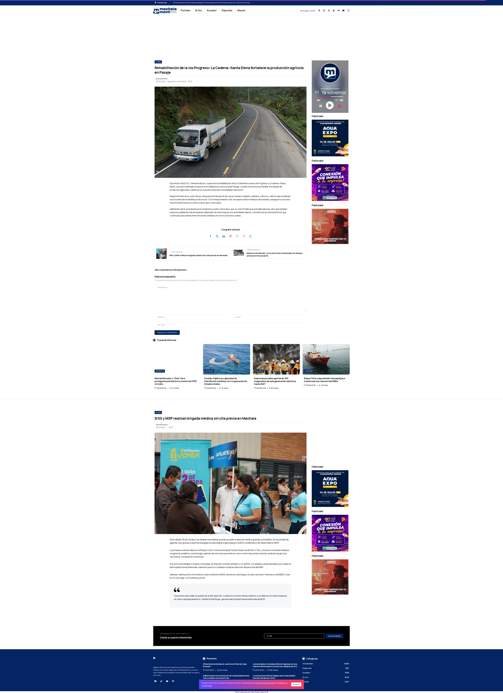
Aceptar (296, 684)
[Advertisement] (251, 35)
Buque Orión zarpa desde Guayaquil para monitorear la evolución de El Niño (324, 380)
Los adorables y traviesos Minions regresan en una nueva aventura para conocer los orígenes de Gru (275, 665)
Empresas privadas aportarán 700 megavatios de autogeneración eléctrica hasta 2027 (275, 381)
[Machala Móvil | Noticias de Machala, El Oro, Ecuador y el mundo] (165, 10)
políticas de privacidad (265, 683)
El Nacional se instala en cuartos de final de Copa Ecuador (225, 665)
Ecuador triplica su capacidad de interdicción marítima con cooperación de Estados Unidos (225, 381)
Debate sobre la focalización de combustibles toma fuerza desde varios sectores (226, 676)
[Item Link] (176, 359)
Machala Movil (161, 78)
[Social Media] (319, 10)
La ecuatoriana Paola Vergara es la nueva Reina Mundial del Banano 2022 (274, 676)
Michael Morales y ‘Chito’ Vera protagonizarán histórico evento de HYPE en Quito (176, 381)
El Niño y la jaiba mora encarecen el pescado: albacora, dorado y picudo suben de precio (208, 3)
